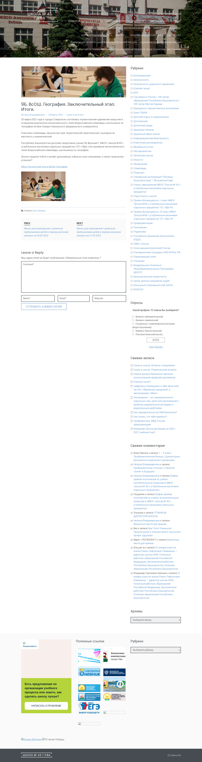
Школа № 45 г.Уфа (39, 16)
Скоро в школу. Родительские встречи (155, 369)
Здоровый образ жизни (147, 134)
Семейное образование (167, 28)
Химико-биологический (148, 330)
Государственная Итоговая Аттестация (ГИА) (151, 14)
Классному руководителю (148, 142)
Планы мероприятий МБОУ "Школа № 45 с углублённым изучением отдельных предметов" (157, 188)
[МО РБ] (89, 691)
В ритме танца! (142, 88)
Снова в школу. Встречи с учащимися (154, 365)
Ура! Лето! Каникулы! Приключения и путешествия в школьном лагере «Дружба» (157, 532)
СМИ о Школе (141, 243)
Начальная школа (143, 155)
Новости (115, 28)
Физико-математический (149, 316)
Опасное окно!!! (142, 381)
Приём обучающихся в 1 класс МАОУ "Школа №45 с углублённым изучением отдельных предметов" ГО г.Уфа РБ (155, 204)
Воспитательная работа (95, 35)
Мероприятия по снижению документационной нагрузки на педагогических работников (126, 49)
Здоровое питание (144, 129)
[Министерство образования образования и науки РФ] (114, 675)
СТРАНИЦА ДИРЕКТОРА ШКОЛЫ (85, 21)
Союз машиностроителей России (150, 35)
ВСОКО (177, 35)
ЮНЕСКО (120, 35)
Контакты (115, 14)
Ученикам (139, 261)
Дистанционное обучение (165, 21)
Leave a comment (75, 115)
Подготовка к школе (145, 196)
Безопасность (96, 28)
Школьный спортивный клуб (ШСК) (153, 285)
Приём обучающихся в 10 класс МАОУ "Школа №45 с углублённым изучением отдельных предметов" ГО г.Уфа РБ (155, 215)
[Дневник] (89, 675)
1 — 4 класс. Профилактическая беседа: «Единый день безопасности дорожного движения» (157, 457)
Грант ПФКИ (140, 112)
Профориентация (143, 223)
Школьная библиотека (137, 28)
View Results (156, 347)
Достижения (39, 210)
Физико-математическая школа (124, 21)
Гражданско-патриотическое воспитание (156, 108)
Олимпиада (140, 168)
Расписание (140, 227)
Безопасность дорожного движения (154, 84)
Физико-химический (146, 320)
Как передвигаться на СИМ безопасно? (155, 412)
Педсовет (139, 172)
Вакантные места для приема (150, 524)
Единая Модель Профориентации (161, 42)
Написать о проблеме (46, 706)
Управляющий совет (145, 256)
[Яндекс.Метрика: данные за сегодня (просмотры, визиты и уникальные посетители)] (31, 739)
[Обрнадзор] (114, 700)
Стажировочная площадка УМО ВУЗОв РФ (157, 252)
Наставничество (142, 151)
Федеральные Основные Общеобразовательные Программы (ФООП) (154, 269)
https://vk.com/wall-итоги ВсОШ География (44, 166)
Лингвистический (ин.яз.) (149, 334)
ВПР (136, 92)
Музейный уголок (143, 147)
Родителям (140, 231)
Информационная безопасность (151, 138)
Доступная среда (143, 125)
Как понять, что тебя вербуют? (150, 416)
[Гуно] (89, 700)
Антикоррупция (142, 75)
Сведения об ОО (94, 14)
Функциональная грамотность (150, 276)
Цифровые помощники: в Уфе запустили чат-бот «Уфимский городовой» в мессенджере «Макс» (156, 390)
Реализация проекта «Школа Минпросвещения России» (104, 42)
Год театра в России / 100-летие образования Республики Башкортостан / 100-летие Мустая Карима (157, 100)
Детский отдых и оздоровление (151, 117)
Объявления (140, 164)
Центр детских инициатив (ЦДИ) (152, 281)
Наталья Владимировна (33, 115)
